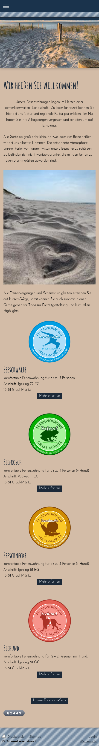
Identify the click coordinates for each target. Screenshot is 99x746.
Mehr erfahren (49, 396)
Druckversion (16, 736)
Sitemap (35, 736)
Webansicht (88, 741)
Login (93, 736)
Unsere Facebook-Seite (49, 700)
